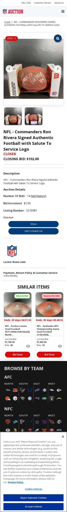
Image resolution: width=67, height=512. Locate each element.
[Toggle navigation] (62, 11)
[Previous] (9, 68)
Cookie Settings (33, 488)
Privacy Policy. (16, 482)
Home (7, 22)
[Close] (63, 436)
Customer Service (42, 2)
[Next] (57, 68)
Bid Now (18, 354)
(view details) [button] (11, 275)
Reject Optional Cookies (33, 497)
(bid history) (38, 196)
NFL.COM (26, 2)
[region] (33, 472)
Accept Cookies (33, 506)
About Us (59, 2)
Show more (8, 217)
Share (33, 224)
